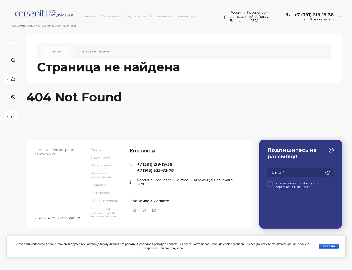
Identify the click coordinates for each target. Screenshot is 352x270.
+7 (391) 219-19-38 (314, 14)
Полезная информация (169, 16)
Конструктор (100, 193)
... (193, 16)
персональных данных (291, 187)
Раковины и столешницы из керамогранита (103, 212)
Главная (90, 16)
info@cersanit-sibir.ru (319, 19)
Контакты (98, 185)
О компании (110, 16)
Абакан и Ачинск (104, 201)
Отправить (327, 173)
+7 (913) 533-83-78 (155, 170)
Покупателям (135, 16)
